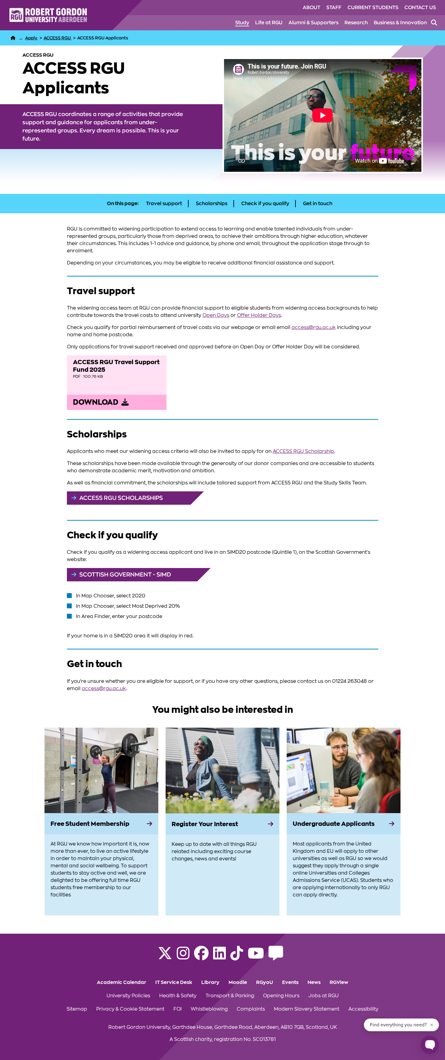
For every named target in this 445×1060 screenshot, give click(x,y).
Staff (333, 7)
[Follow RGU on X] (165, 957)
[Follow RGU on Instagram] (183, 957)
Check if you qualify (265, 203)
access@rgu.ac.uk (314, 327)
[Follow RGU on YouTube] (256, 957)
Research (356, 22)
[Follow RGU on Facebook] (201, 957)
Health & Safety (177, 995)
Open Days (216, 315)
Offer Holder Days (259, 315)
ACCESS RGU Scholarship (303, 451)
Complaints (251, 1009)
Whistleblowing (209, 1009)
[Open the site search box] (434, 22)
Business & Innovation (400, 22)
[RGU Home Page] (13, 38)
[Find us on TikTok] (236, 957)
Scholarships (211, 203)
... (20, 38)
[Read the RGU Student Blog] (276, 957)
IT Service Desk (173, 982)
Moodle (238, 982)
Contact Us (420, 7)
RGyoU (264, 982)
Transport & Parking (230, 995)
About (311, 7)
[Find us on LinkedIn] (219, 957)
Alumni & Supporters (313, 22)
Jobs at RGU (323, 995)
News (314, 982)
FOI (177, 1009)
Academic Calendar (121, 982)
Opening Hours (281, 995)
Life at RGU (268, 22)
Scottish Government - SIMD (125, 574)
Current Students (373, 7)
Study (242, 22)
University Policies (128, 995)
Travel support (164, 203)
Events (290, 982)
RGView (339, 982)
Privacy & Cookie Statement (130, 1009)
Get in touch (317, 203)
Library (210, 982)
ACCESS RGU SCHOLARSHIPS (121, 498)
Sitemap (77, 1009)
